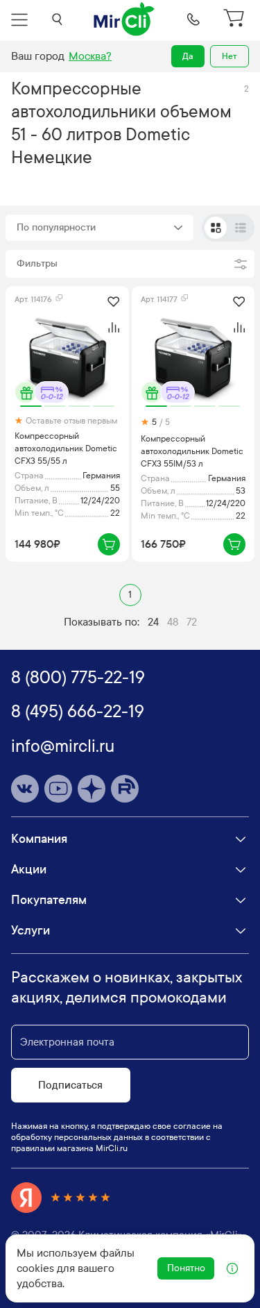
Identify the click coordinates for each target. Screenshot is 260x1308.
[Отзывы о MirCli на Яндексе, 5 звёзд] (61, 1197)
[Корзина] (235, 19)
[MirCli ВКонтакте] (25, 789)
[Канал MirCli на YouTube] (58, 789)
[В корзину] (109, 544)
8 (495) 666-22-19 (77, 711)
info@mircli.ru (62, 746)
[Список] (240, 228)
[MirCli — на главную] (124, 19)
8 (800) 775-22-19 (78, 677)
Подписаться (70, 1085)
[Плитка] (216, 228)
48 (172, 622)
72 (192, 622)
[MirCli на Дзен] (91, 789)
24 (153, 622)
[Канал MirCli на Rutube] (125, 789)
